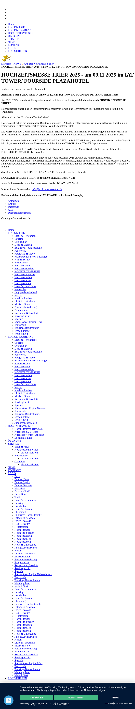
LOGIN (12, 48)
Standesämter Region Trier (28, 322)
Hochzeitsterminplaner (26, 449)
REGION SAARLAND (21, 30)
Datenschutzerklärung (19, 212)
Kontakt (12, 203)
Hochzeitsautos (22, 265)
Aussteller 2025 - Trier (26, 431)
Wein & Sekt (21, 333)
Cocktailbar (20, 241)
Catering (18, 238)
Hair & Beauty (22, 259)
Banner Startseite (23, 485)
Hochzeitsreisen (22, 280)
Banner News (21, 479)
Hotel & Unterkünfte (25, 286)
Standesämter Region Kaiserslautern (33, 574)
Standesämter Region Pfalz (28, 663)
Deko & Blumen (23, 244)
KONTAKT (14, 45)
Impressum (13, 206)
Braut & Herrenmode (25, 235)
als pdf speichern (30, 452)
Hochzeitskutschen (24, 268)
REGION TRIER (17, 27)
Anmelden (13, 200)
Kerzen (18, 295)
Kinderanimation (23, 298)
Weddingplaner (22, 330)
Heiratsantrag (21, 262)
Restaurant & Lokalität (26, 313)
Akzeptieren (76, 697)
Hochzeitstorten (22, 283)
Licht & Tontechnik (24, 301)
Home (11, 24)
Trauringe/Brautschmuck (27, 327)
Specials (18, 319)
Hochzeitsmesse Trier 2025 (28, 428)
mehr (115, 697)
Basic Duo (20, 494)
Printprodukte (21, 310)
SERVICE (13, 39)
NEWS (11, 42)
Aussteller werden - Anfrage (29, 434)
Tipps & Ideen (21, 446)
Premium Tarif (21, 491)
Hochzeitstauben (23, 277)
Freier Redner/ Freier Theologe (30, 256)
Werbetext (19, 488)
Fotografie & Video (24, 253)
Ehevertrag (20, 512)
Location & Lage (23, 437)
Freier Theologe (22, 520)
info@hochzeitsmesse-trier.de (47, 189)
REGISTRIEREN (17, 50)
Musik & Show (22, 304)
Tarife (17, 497)
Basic (17, 476)
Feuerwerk (20, 250)
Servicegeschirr (22, 316)
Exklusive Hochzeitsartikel (28, 247)
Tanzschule (20, 324)
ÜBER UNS (14, 36)
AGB (11, 209)
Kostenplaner (21, 455)
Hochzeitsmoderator (24, 274)
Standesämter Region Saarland (30, 408)
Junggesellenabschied (25, 292)
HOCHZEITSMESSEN (20, 33)
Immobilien (20, 289)
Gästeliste (19, 461)
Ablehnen (36, 697)
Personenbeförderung (25, 307)
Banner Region (22, 482)
